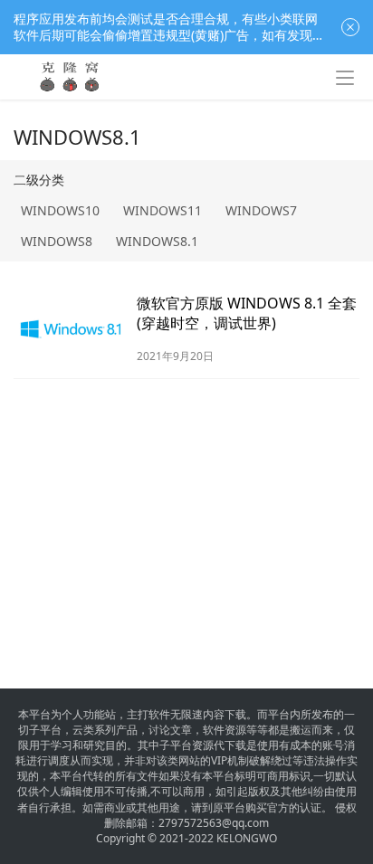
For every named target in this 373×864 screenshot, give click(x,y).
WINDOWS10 (60, 210)
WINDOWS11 (162, 210)
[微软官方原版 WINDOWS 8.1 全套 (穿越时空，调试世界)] (71, 329)
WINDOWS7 (261, 210)
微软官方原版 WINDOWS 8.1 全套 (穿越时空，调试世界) (247, 313)
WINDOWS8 (56, 241)
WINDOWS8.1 (157, 241)
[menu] (345, 78)
